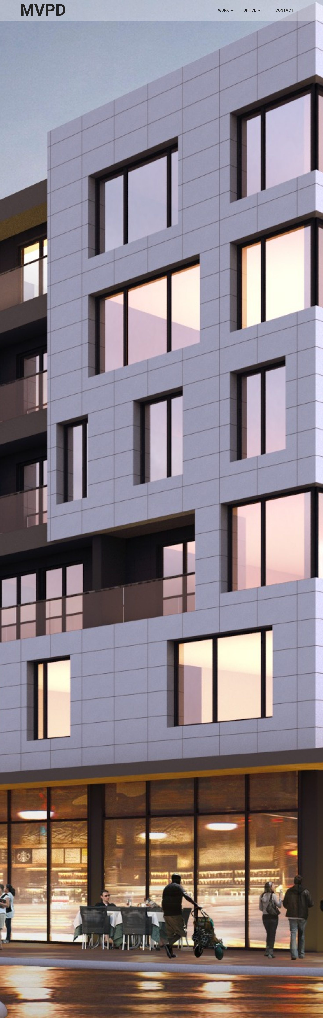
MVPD (43, 10)
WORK (223, 10)
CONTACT (284, 10)
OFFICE (249, 10)
